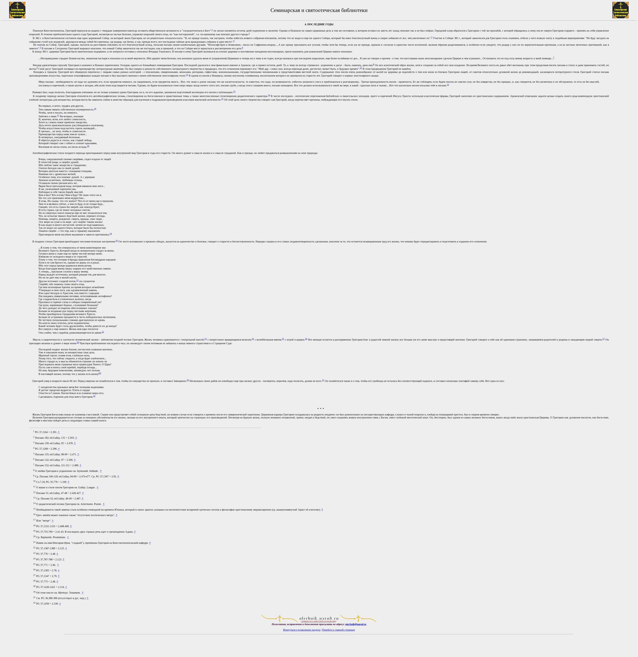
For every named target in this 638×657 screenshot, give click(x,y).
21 (77, 280)
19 (110, 233)
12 (448, 84)
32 (94, 396)
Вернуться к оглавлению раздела (301, 629)
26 (306, 339)
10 (361, 68)
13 (234, 91)
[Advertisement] (15, 317)
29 (100, 373)
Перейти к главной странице (338, 629)
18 (88, 146)
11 (187, 75)
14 (269, 95)
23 (205, 339)
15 (222, 99)
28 (78, 342)
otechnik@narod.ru (355, 624)
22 (103, 332)
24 (253, 339)
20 (116, 240)
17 (58, 115)
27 (603, 339)
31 (323, 380)
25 (283, 339)
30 (188, 380)
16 (95, 108)
